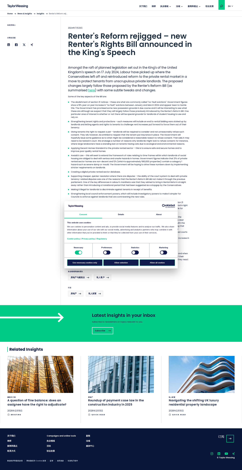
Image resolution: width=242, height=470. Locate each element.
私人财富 (92, 293)
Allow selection (121, 263)
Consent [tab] (83, 214)
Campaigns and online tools (61, 435)
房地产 (74, 293)
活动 (49, 445)
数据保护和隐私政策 (15, 461)
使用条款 (60, 461)
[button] (221, 6)
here (91, 90)
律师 (154, 6)
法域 (178, 6)
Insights (40, 13)
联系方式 (11, 450)
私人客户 (101, 277)
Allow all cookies (157, 263)
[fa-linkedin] (216, 454)
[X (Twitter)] (24, 44)
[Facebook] (16, 44)
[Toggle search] (221, 6)
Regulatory (102, 239)
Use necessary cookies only (85, 263)
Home (10, 13)
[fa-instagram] (209, 454)
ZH (229, 6)
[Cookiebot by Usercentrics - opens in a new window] (164, 206)
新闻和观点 (193, 6)
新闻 (88, 435)
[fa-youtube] (224, 454)
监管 (51, 461)
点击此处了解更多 (40, 389)
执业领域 (164, 6)
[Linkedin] (8, 44)
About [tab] (159, 214)
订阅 (221, 436)
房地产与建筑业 (78, 277)
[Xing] (32, 44)
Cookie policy (73, 239)
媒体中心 (90, 445)
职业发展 (210, 6)
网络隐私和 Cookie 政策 (36, 461)
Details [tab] (121, 214)
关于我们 (143, 6)
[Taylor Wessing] (17, 6)
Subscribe (121, 323)
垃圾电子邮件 (73, 461)
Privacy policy (88, 239)
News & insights (25, 13)
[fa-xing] (231, 454)
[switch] (106, 252)
